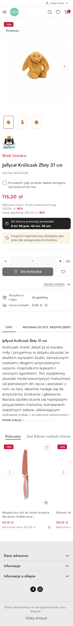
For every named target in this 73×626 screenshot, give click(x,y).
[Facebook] (33, 589)
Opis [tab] (8, 327)
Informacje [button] (12, 565)
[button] (64, 66)
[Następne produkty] (63, 472)
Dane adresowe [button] (16, 555)
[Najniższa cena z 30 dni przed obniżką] (49, 527)
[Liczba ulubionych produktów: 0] (58, 12)
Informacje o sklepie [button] (19, 576)
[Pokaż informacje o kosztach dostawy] (46, 305)
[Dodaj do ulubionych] (63, 271)
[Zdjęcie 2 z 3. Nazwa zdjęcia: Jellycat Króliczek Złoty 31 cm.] (22, 122)
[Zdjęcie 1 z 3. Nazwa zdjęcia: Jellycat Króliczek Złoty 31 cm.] (8, 122)
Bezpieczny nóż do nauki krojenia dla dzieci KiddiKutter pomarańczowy (25, 514)
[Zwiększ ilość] (60, 261)
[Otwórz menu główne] (4, 12)
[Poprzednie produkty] (9, 472)
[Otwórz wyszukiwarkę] (50, 12)
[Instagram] (40, 589)
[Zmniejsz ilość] (5, 261)
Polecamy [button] (13, 436)
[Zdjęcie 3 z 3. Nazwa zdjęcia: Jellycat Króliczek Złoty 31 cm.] (36, 122)
